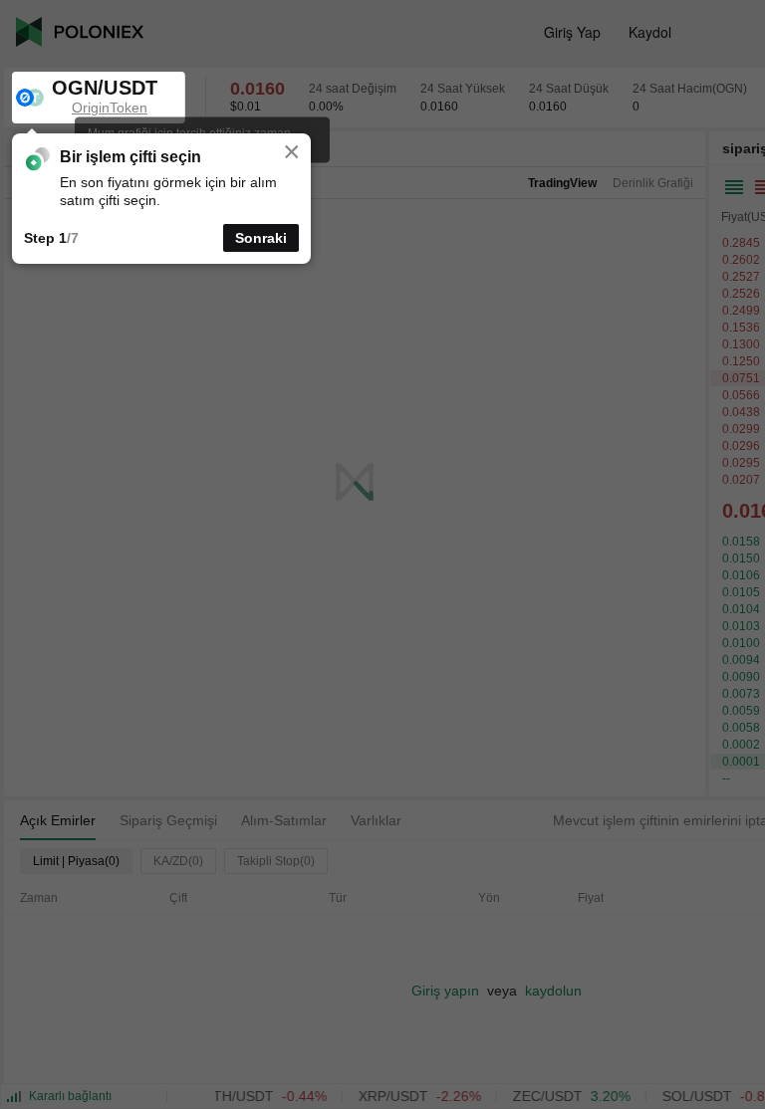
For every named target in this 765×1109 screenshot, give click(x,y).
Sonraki (261, 238)
